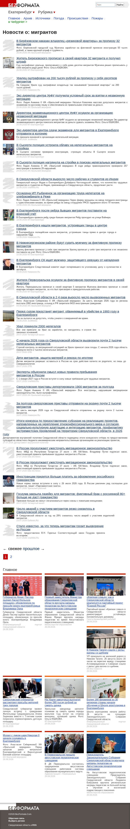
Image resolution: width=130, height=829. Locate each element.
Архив (28, 18)
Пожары (97, 18)
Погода (59, 18)
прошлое (31, 548)
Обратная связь (16, 818)
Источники (43, 18)
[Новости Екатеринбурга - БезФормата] (20, 4)
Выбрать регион (16, 821)
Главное (14, 18)
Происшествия (77, 18)
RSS (34, 825)
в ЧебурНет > (17, 22)
